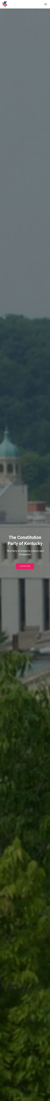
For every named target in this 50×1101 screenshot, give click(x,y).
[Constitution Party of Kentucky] (6, 4)
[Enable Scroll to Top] (45, 1096)
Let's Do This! (25, 566)
